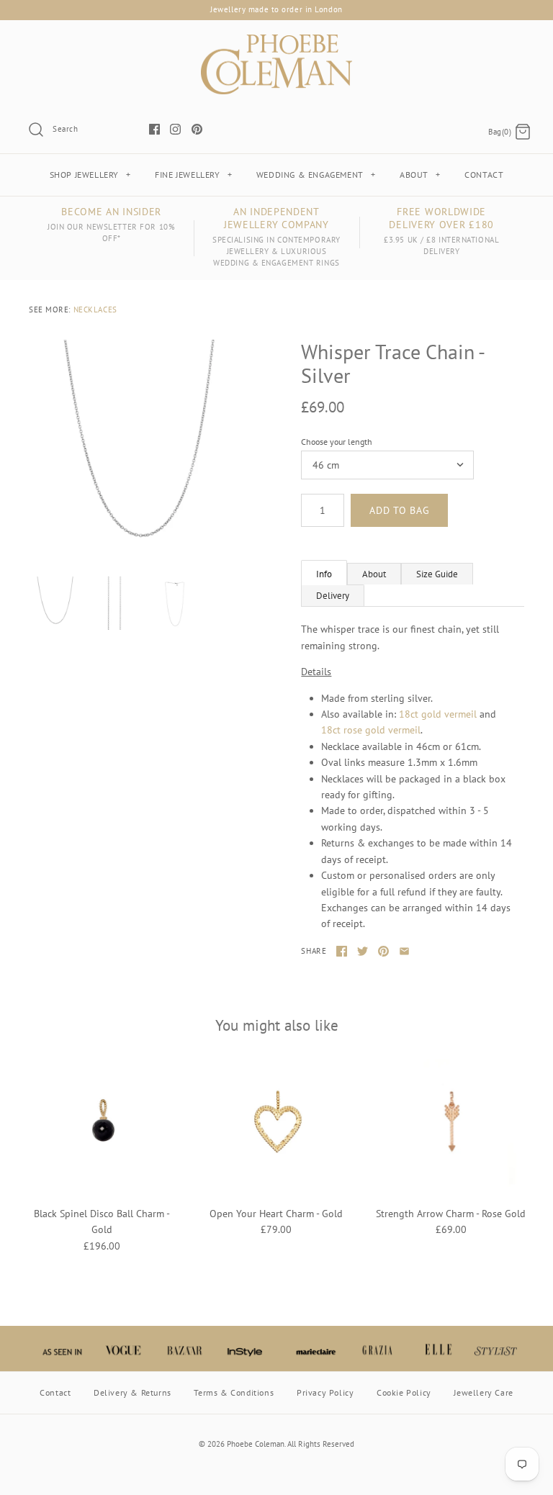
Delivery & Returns (132, 1392)
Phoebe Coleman (255, 1444)
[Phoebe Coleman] (276, 42)
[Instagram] (175, 129)
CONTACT (483, 174)
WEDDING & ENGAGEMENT (316, 174)
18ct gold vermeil (438, 714)
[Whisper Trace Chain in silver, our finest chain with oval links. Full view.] (175, 603)
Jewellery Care (483, 1392)
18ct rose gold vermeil (371, 729)
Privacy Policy (325, 1392)
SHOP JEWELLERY (90, 174)
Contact (55, 1392)
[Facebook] (154, 129)
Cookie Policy (404, 1392)
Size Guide (437, 574)
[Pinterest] (197, 129)
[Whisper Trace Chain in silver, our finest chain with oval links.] (140, 451)
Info (324, 574)
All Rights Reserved (320, 1444)
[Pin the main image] (383, 951)
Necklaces (95, 309)
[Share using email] (404, 951)
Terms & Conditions (234, 1392)
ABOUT (420, 174)
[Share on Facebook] (341, 951)
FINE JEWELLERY (193, 174)
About (374, 574)
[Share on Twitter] (362, 951)
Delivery (332, 596)
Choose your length (336, 441)
